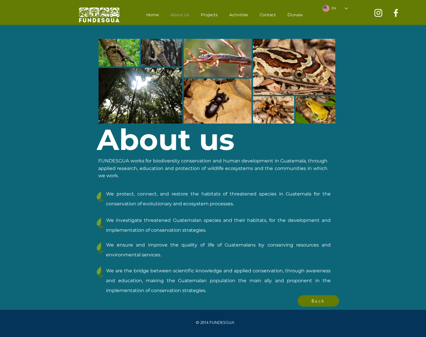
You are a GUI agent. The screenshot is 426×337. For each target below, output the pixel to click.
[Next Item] (325, 81)
